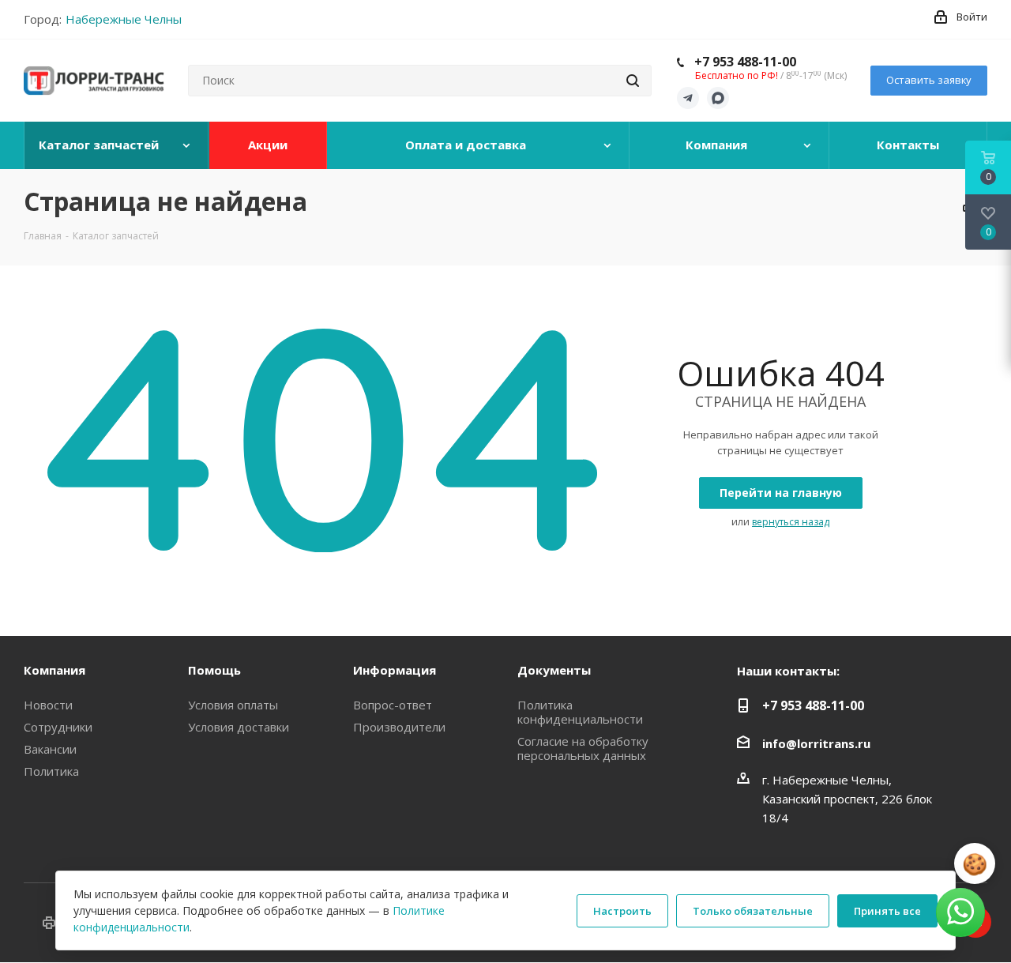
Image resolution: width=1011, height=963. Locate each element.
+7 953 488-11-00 (745, 61)
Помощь (214, 670)
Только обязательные (753, 911)
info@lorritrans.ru (816, 743)
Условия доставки (238, 727)
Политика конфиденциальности (580, 712)
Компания (54, 670)
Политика (51, 771)
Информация (394, 670)
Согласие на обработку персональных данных (582, 748)
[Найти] (633, 80)
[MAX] (718, 98)
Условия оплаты (233, 705)
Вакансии (50, 749)
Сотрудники (58, 727)
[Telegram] (688, 98)
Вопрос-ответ (392, 705)
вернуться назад (790, 522)
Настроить (622, 911)
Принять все (887, 911)
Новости (48, 705)
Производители (399, 727)
